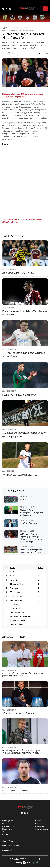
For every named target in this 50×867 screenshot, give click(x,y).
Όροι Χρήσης (7, 841)
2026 (22, 859)
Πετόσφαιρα (7, 829)
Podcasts (39, 824)
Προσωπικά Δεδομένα (11, 846)
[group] (5, 17)
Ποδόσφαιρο (14, 28)
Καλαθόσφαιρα (8, 826)
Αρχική (4, 28)
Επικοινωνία (7, 850)
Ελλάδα (23, 28)
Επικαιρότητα (40, 826)
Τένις (4, 832)
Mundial (5, 824)
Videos (38, 821)
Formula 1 (6, 835)
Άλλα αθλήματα (41, 829)
